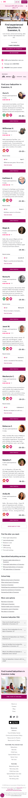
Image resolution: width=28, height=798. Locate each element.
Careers (14, 706)
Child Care (14, 752)
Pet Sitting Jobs (14, 778)
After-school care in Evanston (10, 582)
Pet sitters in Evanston (7, 611)
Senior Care (14, 757)
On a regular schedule (14, 48)
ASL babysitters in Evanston (11, 569)
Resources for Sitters (14, 740)
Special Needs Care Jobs (14, 773)
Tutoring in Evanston (7, 585)
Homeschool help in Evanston (10, 592)
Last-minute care (8, 540)
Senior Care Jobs (14, 776)
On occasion (14, 52)
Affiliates (14, 730)
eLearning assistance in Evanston (11, 589)
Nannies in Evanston (7, 601)
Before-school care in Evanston (10, 580)
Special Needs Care (14, 754)
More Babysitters (14, 526)
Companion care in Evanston (9, 609)
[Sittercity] (4, 1)
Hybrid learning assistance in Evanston (12, 587)
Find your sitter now (14, 696)
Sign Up (24, 2)
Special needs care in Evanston (10, 606)
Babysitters (14, 747)
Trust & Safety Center (14, 733)
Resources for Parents (14, 738)
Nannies (14, 749)
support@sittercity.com (16, 795)
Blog (14, 709)
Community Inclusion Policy (14, 735)
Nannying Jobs (14, 768)
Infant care (6, 545)
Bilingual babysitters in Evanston (13, 567)
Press (14, 711)
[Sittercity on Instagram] (17, 717)
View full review (8, 164)
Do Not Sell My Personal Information (14, 790)
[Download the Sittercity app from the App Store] (14, 722)
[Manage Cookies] (2, 795)
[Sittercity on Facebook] (11, 717)
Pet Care (14, 759)
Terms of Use (19, 787)
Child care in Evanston (7, 604)
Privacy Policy (10, 789)
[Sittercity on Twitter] (14, 717)
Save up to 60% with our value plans (14, 6)
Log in (17, 2)
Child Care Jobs (14, 771)
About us (14, 704)
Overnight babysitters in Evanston (13, 564)
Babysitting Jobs (14, 766)
